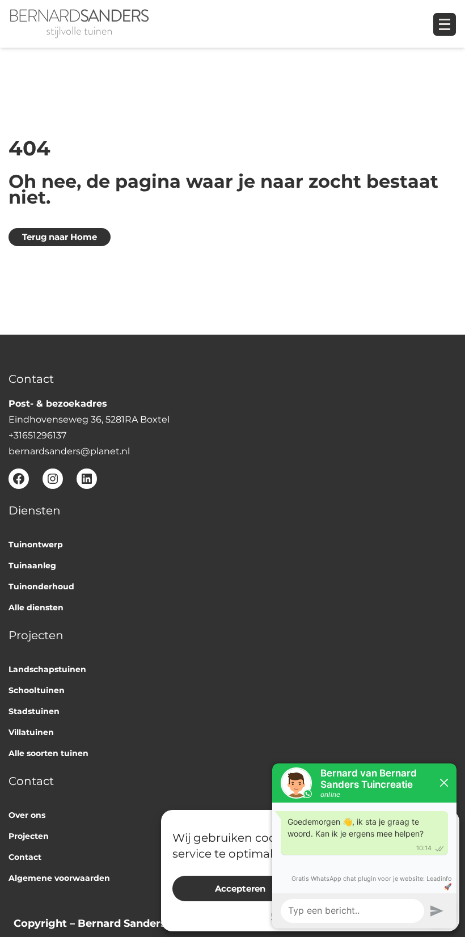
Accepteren (240, 888)
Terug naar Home (59, 237)
